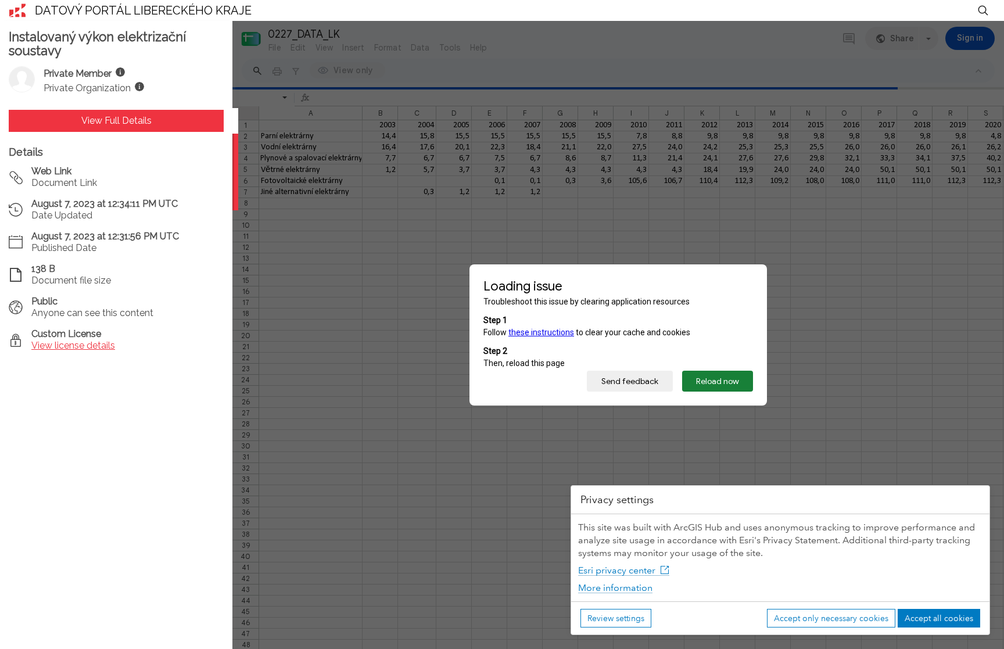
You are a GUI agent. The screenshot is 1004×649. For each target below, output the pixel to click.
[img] (120, 72)
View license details (73, 345)
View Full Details (116, 120)
